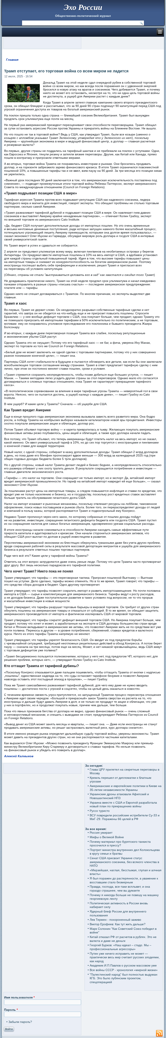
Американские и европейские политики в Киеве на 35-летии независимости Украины (125, 788)
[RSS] (159, 1033)
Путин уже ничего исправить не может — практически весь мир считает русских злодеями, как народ (125, 957)
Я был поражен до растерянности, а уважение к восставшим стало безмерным (124, 880)
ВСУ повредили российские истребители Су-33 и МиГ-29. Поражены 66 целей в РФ (125, 817)
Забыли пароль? (20, 1022)
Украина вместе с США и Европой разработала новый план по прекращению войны (123, 804)
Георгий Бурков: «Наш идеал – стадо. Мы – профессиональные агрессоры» (120, 947)
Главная (12, 59)
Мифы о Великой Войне (107, 837)
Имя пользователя (19, 997)
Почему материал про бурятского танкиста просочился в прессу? (120, 843)
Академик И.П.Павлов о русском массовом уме (123, 965)
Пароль (11, 1009)
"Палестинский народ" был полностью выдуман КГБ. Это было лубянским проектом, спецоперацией (123, 978)
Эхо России (83, 7)
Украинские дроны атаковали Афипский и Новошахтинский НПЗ (119, 796)
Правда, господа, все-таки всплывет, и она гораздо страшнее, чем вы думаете (120, 888)
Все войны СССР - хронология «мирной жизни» (124, 970)
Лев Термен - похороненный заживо (115, 919)
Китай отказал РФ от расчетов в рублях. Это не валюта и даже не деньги (123, 939)
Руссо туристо (100, 810)
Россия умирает (101, 832)
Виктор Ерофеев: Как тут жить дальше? (117, 924)
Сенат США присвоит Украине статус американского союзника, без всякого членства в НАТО (124, 861)
